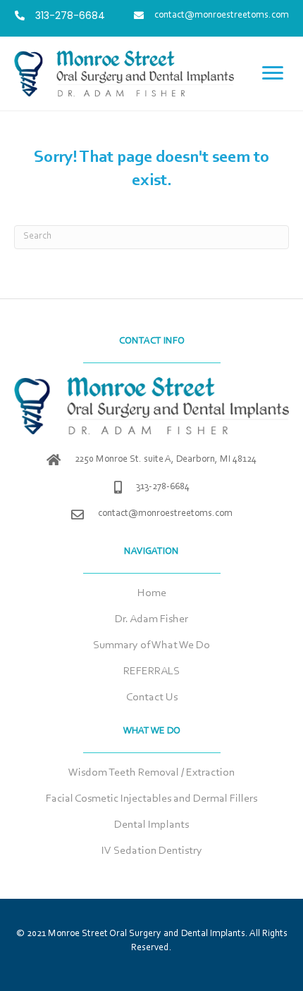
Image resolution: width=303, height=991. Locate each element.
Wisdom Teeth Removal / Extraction (151, 772)
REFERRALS (151, 671)
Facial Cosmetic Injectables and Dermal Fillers (151, 798)
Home (151, 593)
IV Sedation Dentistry (151, 851)
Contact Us (152, 697)
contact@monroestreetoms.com (165, 514)
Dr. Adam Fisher (151, 619)
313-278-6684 (163, 487)
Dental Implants (151, 825)
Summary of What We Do (151, 645)
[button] (272, 73)
